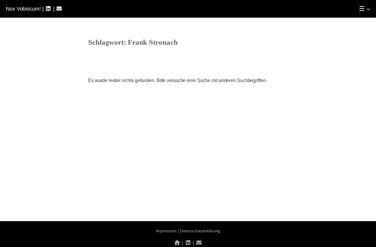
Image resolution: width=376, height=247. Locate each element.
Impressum (166, 230)
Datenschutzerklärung (200, 230)
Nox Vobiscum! (23, 9)
